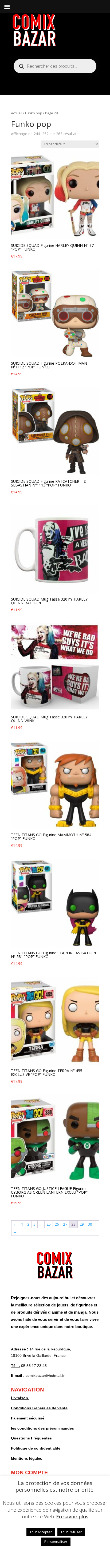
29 (82, 1224)
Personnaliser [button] (55, 1541)
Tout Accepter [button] (41, 1532)
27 (65, 1224)
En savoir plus (72, 1516)
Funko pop (33, 113)
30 (90, 1224)
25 (48, 1224)
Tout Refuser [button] (71, 1532)
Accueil (16, 113)
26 (57, 1224)
